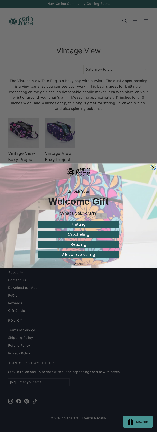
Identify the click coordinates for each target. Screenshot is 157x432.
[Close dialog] (153, 167)
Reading (78, 244)
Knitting (78, 224)
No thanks (78, 264)
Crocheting (78, 234)
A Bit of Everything (78, 254)
